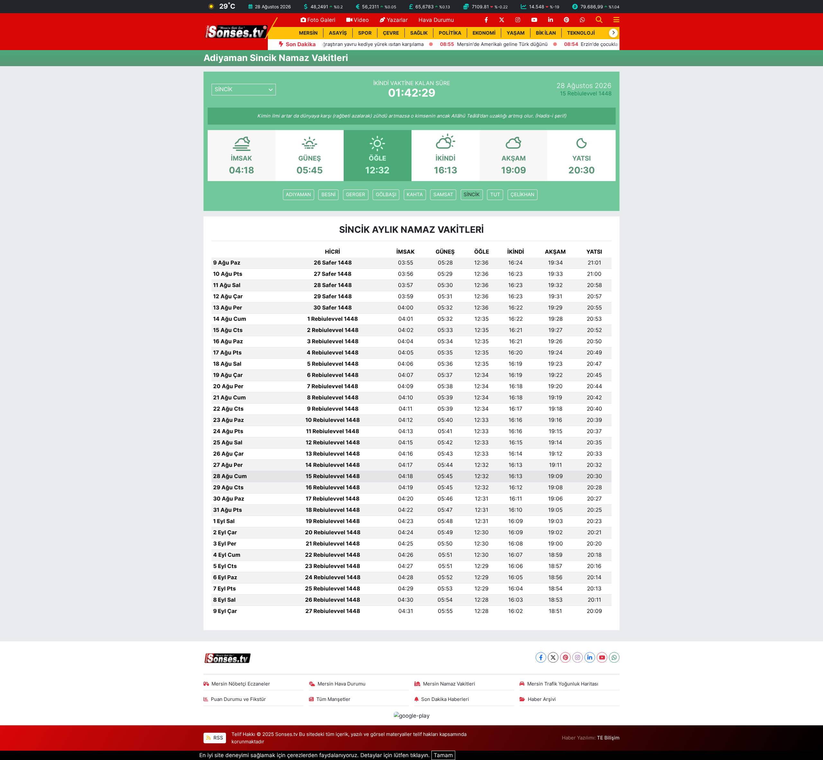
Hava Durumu (436, 20)
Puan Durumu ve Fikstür (238, 699)
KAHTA (415, 194)
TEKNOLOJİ (581, 33)
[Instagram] (577, 657)
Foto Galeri (321, 20)
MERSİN (308, 33)
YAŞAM (516, 33)
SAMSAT (443, 194)
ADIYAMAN (298, 194)
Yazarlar (397, 20)
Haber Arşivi (542, 699)
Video (361, 20)
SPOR (365, 33)
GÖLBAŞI (386, 194)
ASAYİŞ (338, 33)
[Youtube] (602, 657)
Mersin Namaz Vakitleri (449, 684)
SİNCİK (472, 194)
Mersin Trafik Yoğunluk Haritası (562, 684)
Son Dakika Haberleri (445, 699)
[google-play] (411, 715)
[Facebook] (541, 657)
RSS (217, 738)
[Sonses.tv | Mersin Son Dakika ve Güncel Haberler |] (235, 31)
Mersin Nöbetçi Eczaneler (241, 684)
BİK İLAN (546, 33)
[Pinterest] (565, 657)
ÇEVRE (391, 33)
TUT (495, 194)
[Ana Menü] (614, 20)
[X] (553, 657)
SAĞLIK (419, 33)
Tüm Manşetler (333, 699)
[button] (613, 33)
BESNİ (328, 194)
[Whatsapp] (614, 657)
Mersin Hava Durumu (342, 684)
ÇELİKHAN (522, 194)
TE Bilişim (608, 738)
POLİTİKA (450, 33)
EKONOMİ (484, 33)
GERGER (355, 194)
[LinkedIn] (589, 657)
